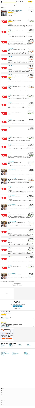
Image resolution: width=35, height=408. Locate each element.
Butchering (22, 30)
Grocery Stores (10, 11)
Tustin (1, 346)
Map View (3, 7)
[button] (33, 1)
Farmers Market (3, 355)
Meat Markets (26, 353)
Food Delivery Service (15, 353)
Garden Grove (29, 345)
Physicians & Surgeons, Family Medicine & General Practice (20, 179)
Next (22, 284)
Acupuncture (18, 11)
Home (1, 281)
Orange (28, 344)
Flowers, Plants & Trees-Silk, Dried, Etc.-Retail (19, 49)
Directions (4, 318)
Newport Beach (3, 345)
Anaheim (10, 344)
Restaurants (20, 324)
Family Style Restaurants (8, 324)
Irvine (1, 344)
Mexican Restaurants (15, 324)
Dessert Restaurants (15, 162)
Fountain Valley (7, 281)
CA (3, 281)
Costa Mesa (19, 345)
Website (9, 22)
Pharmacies (9, 179)
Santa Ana (19, 344)
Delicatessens (14, 354)
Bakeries (20, 162)
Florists (13, 352)
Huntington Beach (11, 345)
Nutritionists (14, 11)
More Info (7, 318)
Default (32, 7)
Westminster (11, 346)
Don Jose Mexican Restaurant (5, 320)
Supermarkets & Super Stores (17, 20)
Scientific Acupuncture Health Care (15, 10)
